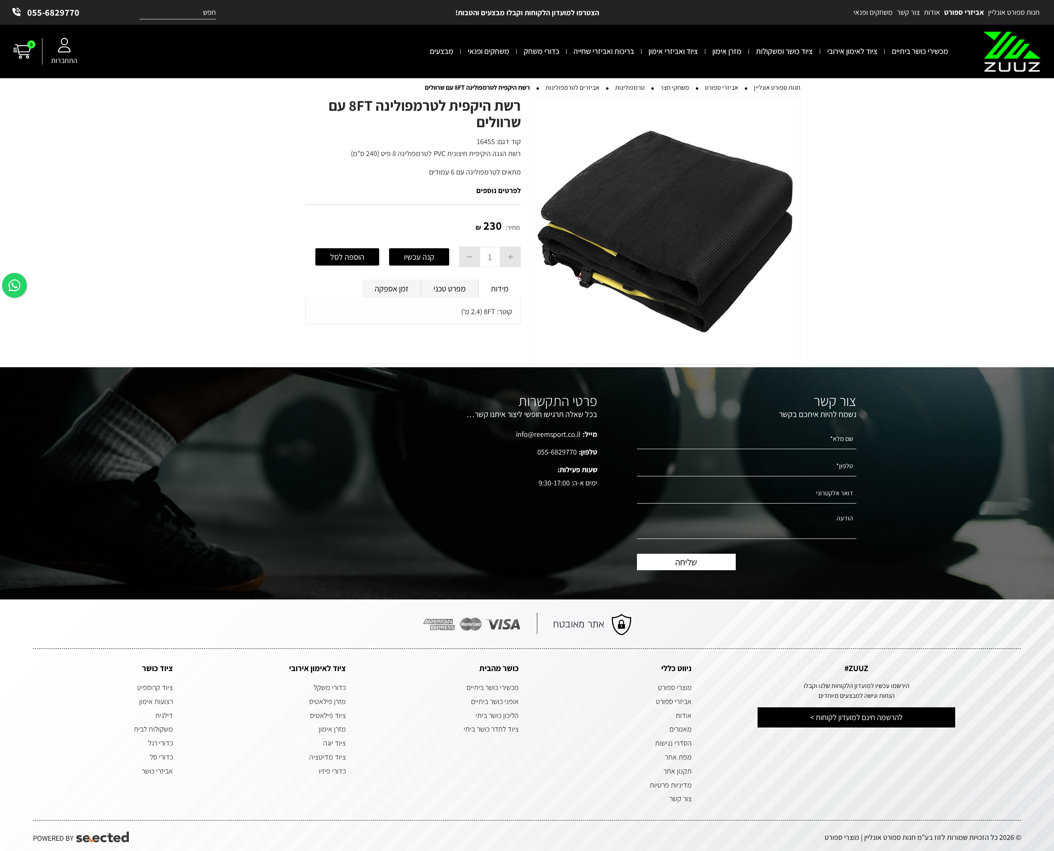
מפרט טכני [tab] (450, 288)
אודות (684, 715)
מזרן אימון (332, 729)
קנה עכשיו (419, 257)
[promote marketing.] (103, 837)
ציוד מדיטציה (327, 757)
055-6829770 (53, 12)
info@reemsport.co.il (548, 434)
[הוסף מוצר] (510, 257)
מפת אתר (678, 757)
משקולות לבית (153, 729)
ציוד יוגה (334, 743)
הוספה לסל (347, 257)
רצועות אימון (156, 701)
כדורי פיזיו (332, 771)
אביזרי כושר (157, 771)
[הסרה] (469, 257)
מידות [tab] (499, 288)
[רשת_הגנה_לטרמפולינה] (667, 231)
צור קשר (680, 798)
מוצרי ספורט (675, 687)
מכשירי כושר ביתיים (492, 687)
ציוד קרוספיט (155, 687)
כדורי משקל (330, 687)
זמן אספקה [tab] (391, 288)
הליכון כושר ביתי (497, 715)
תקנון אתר (677, 771)
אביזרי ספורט (674, 701)
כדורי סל (161, 757)
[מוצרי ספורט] (1012, 52)
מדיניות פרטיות (671, 785)
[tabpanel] (413, 313)
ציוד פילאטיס (328, 715)
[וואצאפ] (14, 285)
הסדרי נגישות (673, 743)
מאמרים (680, 729)
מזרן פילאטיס (327, 701)
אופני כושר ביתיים (495, 701)
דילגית (164, 715)
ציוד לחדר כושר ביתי (491, 729)
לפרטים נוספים (498, 190)
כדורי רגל (160, 743)
